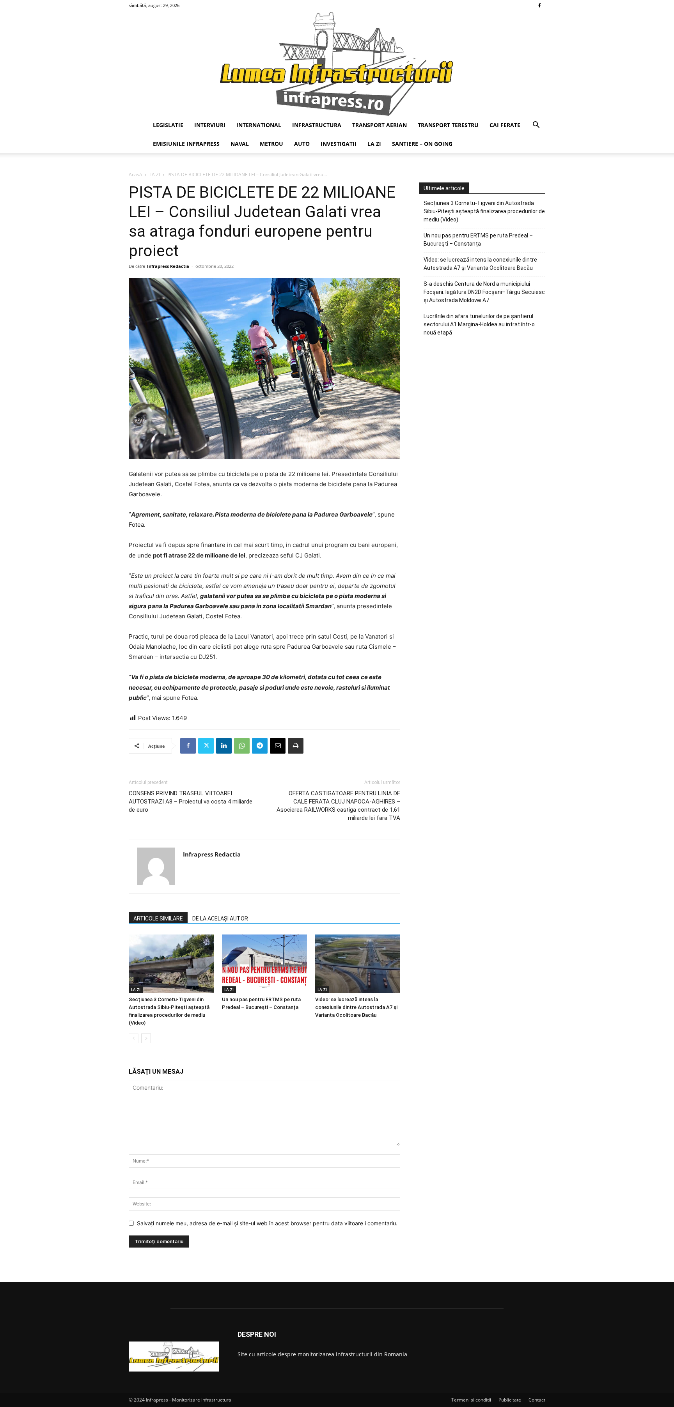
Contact (537, 1399)
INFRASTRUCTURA (316, 125)
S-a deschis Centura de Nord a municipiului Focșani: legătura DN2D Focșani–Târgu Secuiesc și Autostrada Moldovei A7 (484, 292)
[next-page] (146, 1038)
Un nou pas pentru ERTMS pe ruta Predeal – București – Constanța (478, 239)
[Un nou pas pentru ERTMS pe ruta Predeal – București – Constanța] (264, 963)
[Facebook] (539, 5)
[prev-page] (133, 1038)
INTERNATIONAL (258, 125)
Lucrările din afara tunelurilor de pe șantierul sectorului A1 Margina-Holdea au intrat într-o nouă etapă (479, 324)
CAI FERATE (505, 125)
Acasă (135, 174)
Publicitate (509, 1399)
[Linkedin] (224, 746)
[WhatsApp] (242, 746)
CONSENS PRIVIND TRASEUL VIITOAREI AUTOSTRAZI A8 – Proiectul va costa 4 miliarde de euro (190, 801)
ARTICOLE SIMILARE (158, 918)
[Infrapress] (337, 63)
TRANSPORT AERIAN (379, 125)
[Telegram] (260, 746)
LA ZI (374, 143)
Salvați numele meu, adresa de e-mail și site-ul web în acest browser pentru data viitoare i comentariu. (267, 1223)
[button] (536, 125)
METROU (271, 143)
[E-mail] (278, 746)
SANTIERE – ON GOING (422, 143)
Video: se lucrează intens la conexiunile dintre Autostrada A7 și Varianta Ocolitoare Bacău (356, 1007)
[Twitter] (206, 746)
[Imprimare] (295, 746)
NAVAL (240, 143)
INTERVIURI (209, 125)
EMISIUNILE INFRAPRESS (186, 143)
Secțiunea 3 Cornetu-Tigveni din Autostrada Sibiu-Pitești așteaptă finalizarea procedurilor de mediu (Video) (484, 211)
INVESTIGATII (339, 143)
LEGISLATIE (168, 125)
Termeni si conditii (471, 1399)
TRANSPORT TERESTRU (448, 125)
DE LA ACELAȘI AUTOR (220, 918)
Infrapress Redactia (168, 266)
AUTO (302, 143)
